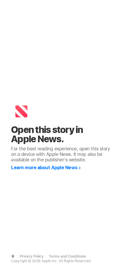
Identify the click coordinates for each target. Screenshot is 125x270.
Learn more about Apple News (44, 167)
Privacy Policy (32, 256)
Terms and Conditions (67, 256)
